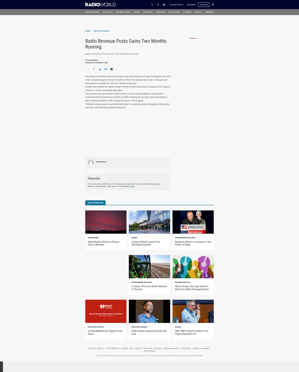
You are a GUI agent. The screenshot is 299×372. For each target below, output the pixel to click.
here (132, 186)
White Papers (174, 12)
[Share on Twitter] (88, 69)
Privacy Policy (186, 348)
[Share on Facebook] (94, 69)
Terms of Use (147, 348)
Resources (160, 12)
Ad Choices (158, 348)
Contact (198, 12)
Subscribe (204, 4)
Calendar (187, 12)
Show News (148, 12)
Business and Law (182, 282)
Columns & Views (123, 12)
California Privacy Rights (201, 348)
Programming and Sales (185, 238)
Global (137, 12)
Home (87, 31)
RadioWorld (93, 60)
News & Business (92, 12)
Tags (131, 348)
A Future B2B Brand (112, 348)
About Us (100, 348)
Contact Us (92, 348)
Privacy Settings (149, 351)
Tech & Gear (107, 12)
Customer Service (176, 4)
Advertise (138, 348)
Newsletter (191, 4)
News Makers (93, 238)
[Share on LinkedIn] (100, 69)
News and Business (101, 31)
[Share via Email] (111, 69)
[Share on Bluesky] (106, 69)
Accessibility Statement (172, 348)
